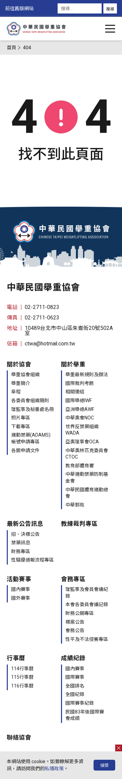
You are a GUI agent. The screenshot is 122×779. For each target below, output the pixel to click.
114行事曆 (22, 668)
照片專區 (20, 417)
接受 (104, 765)
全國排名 (74, 686)
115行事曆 (22, 677)
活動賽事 (19, 579)
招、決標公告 (25, 534)
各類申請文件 (25, 450)
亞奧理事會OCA (82, 441)
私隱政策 (54, 768)
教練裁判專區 (79, 523)
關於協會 (19, 364)
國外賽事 (20, 598)
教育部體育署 (79, 465)
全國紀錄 (74, 694)
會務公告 (74, 630)
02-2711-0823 (42, 307)
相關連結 (74, 391)
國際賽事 (74, 677)
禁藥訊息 (20, 542)
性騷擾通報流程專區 (32, 560)
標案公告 (74, 622)
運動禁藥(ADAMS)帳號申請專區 (30, 438)
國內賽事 (20, 589)
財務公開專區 (79, 613)
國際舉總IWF (78, 400)
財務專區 (20, 551)
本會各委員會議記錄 (86, 604)
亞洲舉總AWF (79, 409)
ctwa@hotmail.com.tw (50, 343)
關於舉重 (73, 364)
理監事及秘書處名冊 (32, 409)
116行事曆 (22, 686)
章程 (16, 391)
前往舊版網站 (19, 8)
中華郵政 (74, 505)
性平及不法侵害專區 (86, 639)
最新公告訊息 (25, 523)
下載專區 (20, 426)
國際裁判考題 (79, 383)
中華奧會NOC (79, 417)
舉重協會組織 (25, 374)
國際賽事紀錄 (79, 703)
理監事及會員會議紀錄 (86, 593)
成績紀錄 (73, 658)
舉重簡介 (20, 383)
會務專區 (73, 579)
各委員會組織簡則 (30, 400)
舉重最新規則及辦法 (86, 374)
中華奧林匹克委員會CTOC (86, 454)
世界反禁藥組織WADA (82, 430)
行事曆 (16, 658)
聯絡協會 (19, 737)
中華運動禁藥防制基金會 (86, 477)
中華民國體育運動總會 (86, 493)
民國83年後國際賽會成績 (84, 715)
